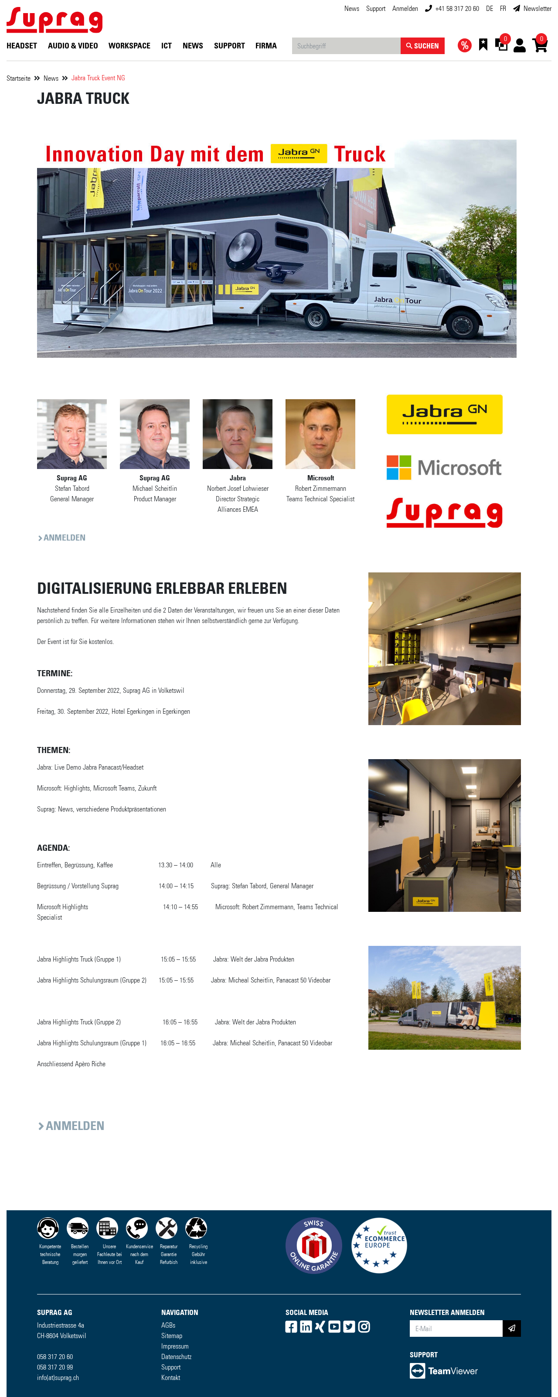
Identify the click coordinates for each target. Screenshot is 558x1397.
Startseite (19, 78)
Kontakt (170, 1377)
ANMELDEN (64, 537)
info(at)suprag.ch (58, 1377)
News (351, 8)
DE (489, 8)
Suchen (425, 45)
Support (375, 8)
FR (503, 8)
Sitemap (171, 1336)
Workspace (129, 46)
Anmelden (405, 8)
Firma (266, 46)
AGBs (168, 1325)
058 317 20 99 (55, 1367)
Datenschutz (176, 1356)
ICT (166, 46)
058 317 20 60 (55, 1356)
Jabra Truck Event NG (98, 78)
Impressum (175, 1346)
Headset (22, 46)
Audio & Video (73, 46)
